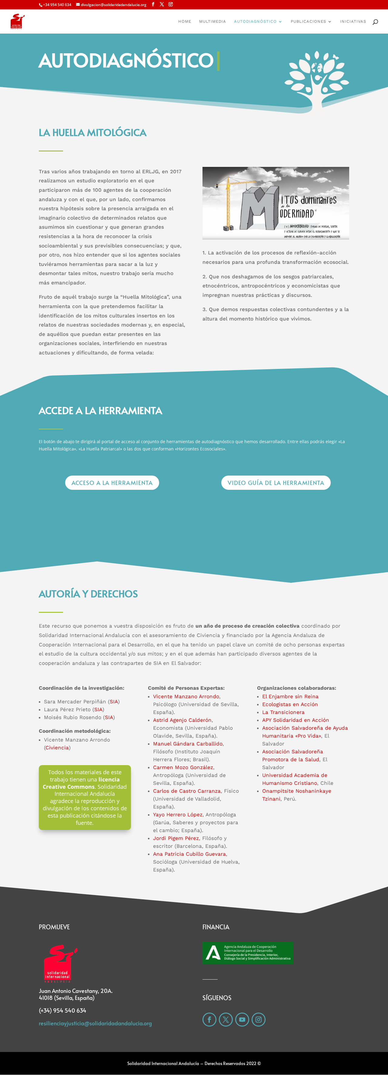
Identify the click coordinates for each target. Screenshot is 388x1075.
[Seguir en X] (226, 1020)
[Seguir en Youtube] (242, 1020)
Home (184, 21)
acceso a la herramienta (112, 482)
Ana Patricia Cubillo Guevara (189, 854)
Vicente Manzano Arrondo (186, 696)
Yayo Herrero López (177, 814)
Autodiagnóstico (255, 21)
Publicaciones (308, 21)
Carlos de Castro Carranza (187, 791)
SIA (114, 701)
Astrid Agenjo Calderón (182, 720)
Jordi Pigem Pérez (176, 838)
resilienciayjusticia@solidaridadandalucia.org (95, 1023)
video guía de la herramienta (276, 482)
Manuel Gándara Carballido (187, 744)
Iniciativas (353, 21)
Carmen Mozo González (183, 767)
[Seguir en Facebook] (209, 1020)
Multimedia (212, 21)
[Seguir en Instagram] (259, 1020)
